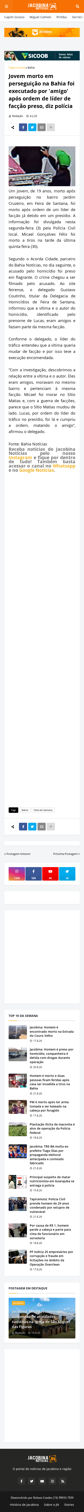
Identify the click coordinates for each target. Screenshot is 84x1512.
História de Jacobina (24, 1505)
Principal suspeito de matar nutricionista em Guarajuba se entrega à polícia (52, 1181)
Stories (69, 1505)
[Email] (41, 127)
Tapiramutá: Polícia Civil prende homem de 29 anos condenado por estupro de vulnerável (49, 1205)
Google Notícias (36, 470)
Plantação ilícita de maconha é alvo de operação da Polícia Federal (52, 1128)
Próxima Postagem (65, 854)
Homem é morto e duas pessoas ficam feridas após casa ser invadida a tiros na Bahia (50, 1082)
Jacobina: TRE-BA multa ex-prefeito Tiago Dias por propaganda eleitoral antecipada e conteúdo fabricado (49, 1154)
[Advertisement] (42, 639)
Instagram (20, 457)
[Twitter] (32, 127)
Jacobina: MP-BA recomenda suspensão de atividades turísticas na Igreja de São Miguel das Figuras (41, 1319)
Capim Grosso (14, 17)
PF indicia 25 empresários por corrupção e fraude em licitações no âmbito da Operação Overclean (51, 1258)
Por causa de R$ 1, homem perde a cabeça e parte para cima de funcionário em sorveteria (50, 1231)
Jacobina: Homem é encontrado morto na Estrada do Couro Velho (52, 1031)
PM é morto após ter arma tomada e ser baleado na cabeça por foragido (49, 1106)
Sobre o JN (51, 1505)
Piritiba (61, 17)
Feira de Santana (43, 810)
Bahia (31, 67)
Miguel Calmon (40, 17)
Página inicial (17, 67)
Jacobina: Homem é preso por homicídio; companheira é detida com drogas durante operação (51, 1055)
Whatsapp (64, 466)
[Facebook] (23, 127)
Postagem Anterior (18, 854)
